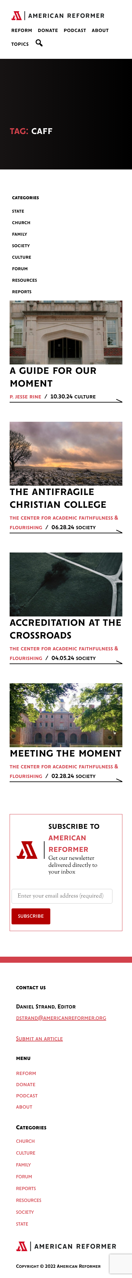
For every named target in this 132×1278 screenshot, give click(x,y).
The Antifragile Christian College (58, 498)
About (100, 30)
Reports (22, 292)
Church (21, 223)
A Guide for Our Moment (53, 377)
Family (19, 234)
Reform (21, 30)
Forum (20, 269)
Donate (48, 30)
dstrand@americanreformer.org (61, 1018)
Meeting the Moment (65, 753)
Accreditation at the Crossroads (65, 629)
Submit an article (39, 1039)
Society (21, 246)
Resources (24, 280)
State (18, 211)
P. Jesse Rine (25, 397)
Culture (21, 257)
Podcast (74, 30)
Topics (20, 44)
